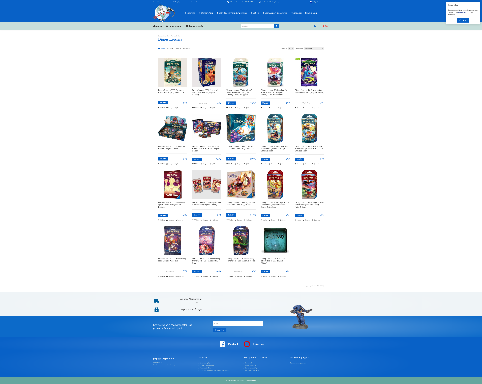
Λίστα (171, 48)
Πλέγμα (162, 48)
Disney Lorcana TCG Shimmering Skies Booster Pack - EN (172, 259)
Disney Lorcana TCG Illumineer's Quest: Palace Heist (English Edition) (171, 204)
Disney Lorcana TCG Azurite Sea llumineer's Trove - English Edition (240, 147)
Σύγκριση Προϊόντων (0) (182, 48)
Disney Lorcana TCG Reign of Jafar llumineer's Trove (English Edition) (240, 203)
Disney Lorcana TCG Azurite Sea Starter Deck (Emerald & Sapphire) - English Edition (309, 148)
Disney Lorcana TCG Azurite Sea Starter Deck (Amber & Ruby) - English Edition (274, 148)
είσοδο (175, 2)
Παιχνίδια (166, 36)
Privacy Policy (462, 12)
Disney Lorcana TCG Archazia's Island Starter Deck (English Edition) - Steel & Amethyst (274, 92)
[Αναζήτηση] (276, 26)
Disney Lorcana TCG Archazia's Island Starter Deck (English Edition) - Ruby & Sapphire (239, 92)
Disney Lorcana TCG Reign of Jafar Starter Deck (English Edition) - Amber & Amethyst (275, 204)
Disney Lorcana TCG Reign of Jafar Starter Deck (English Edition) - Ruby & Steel (309, 204)
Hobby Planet (241, 380)
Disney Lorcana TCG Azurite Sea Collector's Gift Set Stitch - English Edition (206, 148)
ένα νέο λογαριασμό (192, 2)
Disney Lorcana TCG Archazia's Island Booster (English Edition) (171, 91)
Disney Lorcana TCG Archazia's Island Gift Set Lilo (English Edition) (205, 92)
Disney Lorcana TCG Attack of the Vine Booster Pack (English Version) (309, 91)
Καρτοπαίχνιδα (175, 36)
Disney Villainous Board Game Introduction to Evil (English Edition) (273, 260)
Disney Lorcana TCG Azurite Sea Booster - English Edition (171, 147)
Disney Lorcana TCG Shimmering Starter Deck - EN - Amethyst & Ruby (206, 260)
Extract (254, 380)
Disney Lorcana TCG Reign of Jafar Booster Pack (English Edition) (206, 203)
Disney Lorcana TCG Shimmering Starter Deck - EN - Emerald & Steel (240, 259)
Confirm (463, 20)
